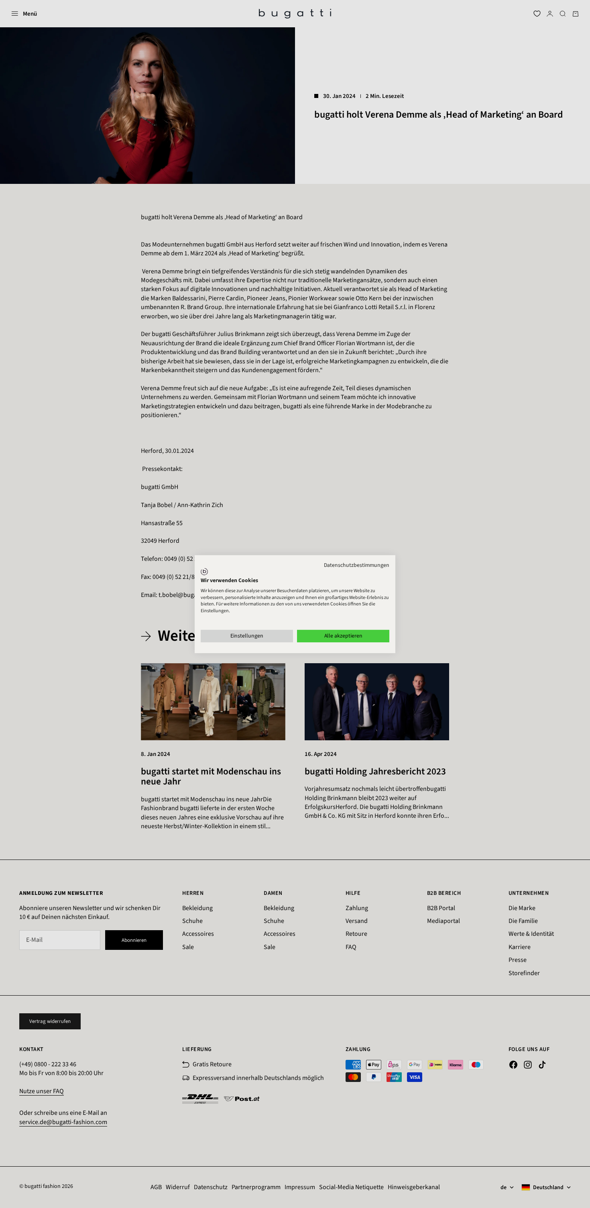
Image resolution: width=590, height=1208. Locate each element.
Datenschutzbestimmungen (356, 565)
